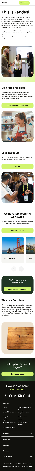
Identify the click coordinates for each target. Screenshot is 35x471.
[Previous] (13, 269)
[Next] (21, 269)
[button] (16, 403)
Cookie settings (6, 466)
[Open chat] (31, 467)
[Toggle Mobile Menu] (32, 3)
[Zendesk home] (5, 3)
